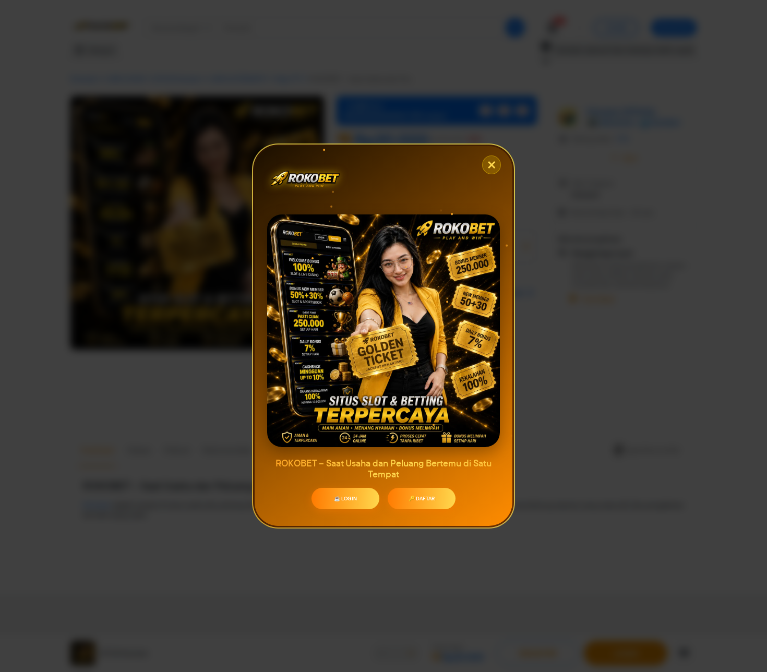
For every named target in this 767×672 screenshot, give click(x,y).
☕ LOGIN (345, 498)
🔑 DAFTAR (422, 498)
